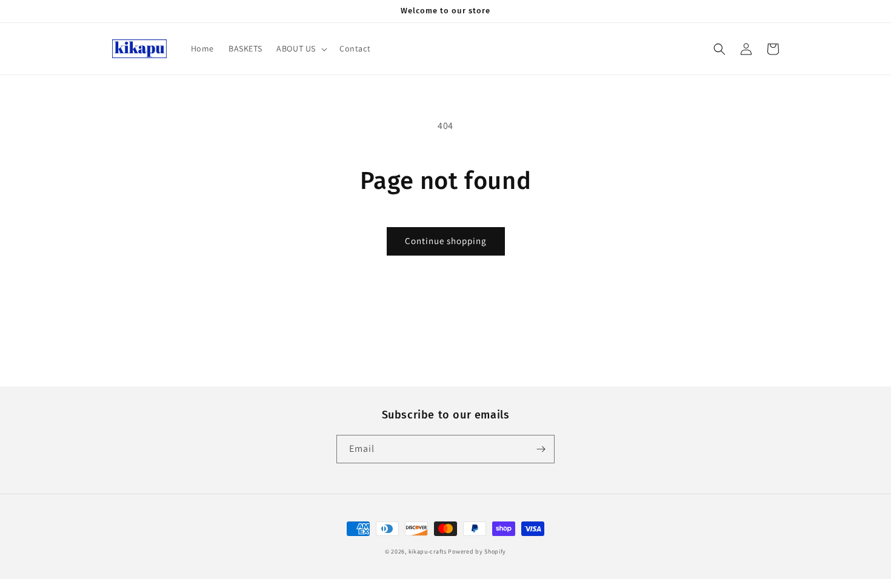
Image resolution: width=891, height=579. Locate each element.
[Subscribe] (540, 449)
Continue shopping (446, 240)
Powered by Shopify (477, 551)
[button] (300, 48)
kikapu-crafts (428, 551)
